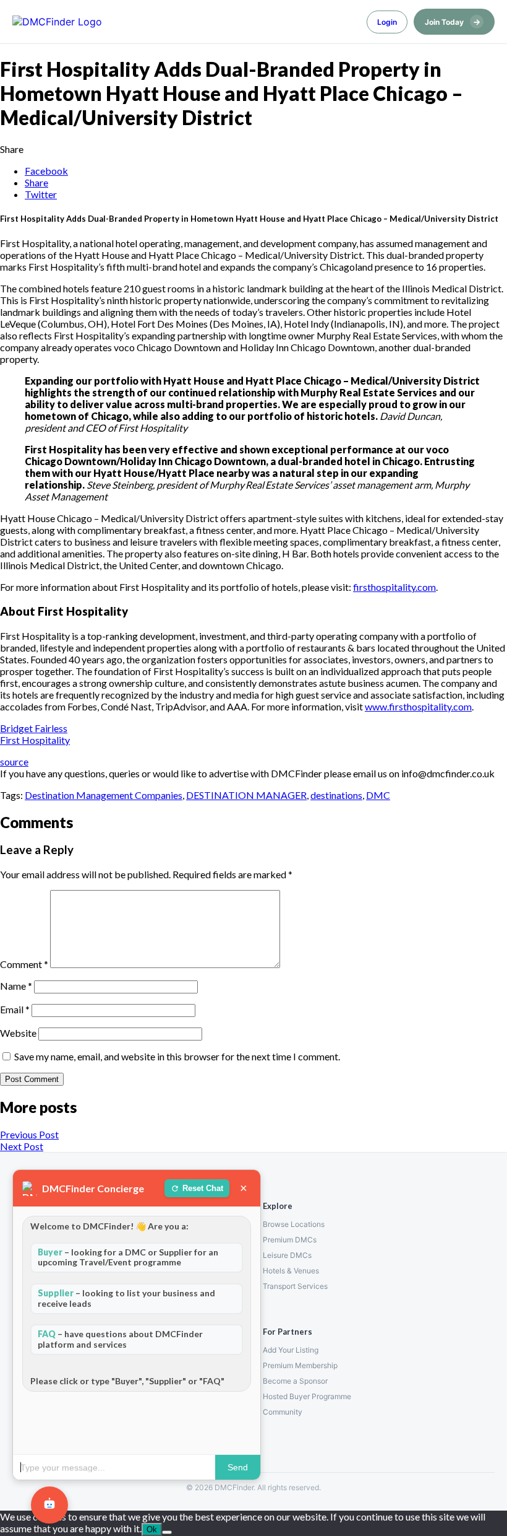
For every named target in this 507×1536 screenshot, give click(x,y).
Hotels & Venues (291, 1270)
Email (15, 1009)
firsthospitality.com (394, 587)
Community (282, 1411)
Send (238, 1467)
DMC (378, 795)
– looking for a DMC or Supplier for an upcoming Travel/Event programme (128, 1257)
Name (16, 986)
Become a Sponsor (295, 1380)
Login (387, 22)
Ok (152, 1529)
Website (18, 1033)
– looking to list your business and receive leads (126, 1298)
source (14, 761)
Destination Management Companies (103, 795)
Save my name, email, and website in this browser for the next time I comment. (177, 1056)
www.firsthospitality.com (418, 706)
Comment (24, 964)
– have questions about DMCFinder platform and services (120, 1339)
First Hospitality (35, 740)
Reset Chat (202, 1188)
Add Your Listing (290, 1350)
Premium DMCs (290, 1239)
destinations (336, 795)
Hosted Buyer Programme (307, 1396)
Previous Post (29, 1134)
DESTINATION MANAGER (246, 795)
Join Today (452, 22)
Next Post (21, 1146)
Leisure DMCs (287, 1255)
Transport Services (295, 1286)
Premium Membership (300, 1365)
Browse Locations (294, 1224)
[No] (167, 1532)
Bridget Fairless (33, 728)
